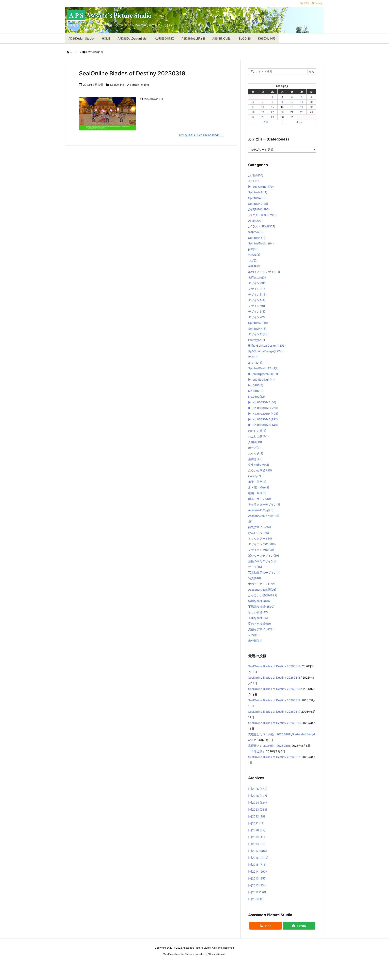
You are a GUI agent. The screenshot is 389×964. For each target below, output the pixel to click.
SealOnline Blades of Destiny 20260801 (274, 757)
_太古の (255, 175)
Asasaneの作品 (260, 510)
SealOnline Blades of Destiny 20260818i (274, 666)
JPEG (253, 181)
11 (301, 101)
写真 (254, 578)
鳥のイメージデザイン (264, 271)
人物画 (255, 442)
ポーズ (254, 447)
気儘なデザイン (261, 629)
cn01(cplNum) (263, 379)
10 (292, 101)
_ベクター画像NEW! (263, 215)
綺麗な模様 (259, 601)
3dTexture (257, 277)
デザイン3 (256, 288)
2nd (253, 357)
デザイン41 (258, 334)
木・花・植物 (258, 487)
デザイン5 (257, 294)
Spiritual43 (258, 323)
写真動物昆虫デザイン (264, 572)
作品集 (254, 254)
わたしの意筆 (258, 436)
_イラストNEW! (261, 226)
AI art (255, 220)
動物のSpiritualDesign (267, 345)
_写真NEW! (259, 209)
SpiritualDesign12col (263, 368)
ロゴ (253, 260)
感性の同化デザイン (263, 561)
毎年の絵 (255, 232)
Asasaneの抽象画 (262, 589)
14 (262, 106)
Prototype (256, 340)
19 (311, 106)
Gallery (254, 476)
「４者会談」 (256, 751)
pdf (253, 249)
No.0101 (255, 385)
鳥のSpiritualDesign (265, 351)
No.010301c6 (265, 425)
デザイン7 (256, 305)
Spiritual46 (257, 237)
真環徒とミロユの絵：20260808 (269, 745)
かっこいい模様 (262, 595)
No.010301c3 (265, 408)
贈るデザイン (259, 498)
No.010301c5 (265, 419)
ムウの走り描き (260, 470)
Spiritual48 (257, 198)
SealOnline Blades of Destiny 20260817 (274, 711)
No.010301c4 (265, 413)
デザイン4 (256, 300)
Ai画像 (254, 266)
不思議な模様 (261, 606)
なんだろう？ (258, 532)
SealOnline (117, 84)
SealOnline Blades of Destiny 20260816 (274, 723)
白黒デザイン (259, 527)
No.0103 (256, 396)
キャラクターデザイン (264, 504)
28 (262, 117)
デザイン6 (256, 311)
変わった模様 (259, 623)
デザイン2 (256, 317)
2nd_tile (255, 362)
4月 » (299, 122)
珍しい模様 (258, 612)
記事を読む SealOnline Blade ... (201, 135)
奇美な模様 (258, 618)
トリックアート (260, 538)
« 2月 (265, 122)
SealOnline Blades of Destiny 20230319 (132, 73)
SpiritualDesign (261, 243)
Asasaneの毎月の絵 (263, 515)
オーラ (255, 567)
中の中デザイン (261, 584)
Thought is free (216, 954)
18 (301, 106)
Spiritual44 (257, 328)
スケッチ (255, 453)
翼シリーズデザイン (263, 555)
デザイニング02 (261, 550)
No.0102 (255, 391)
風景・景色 (257, 481)
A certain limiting (138, 84)
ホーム (74, 52)
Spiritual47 (257, 192)
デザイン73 (257, 283)
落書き (255, 459)
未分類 (255, 640)
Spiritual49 (258, 203)
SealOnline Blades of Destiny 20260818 (274, 700)
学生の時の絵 (258, 464)
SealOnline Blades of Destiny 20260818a (275, 689)
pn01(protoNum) (265, 374)
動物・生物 (257, 493)
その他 (254, 635)
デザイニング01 (262, 544)
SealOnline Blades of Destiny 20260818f (275, 677)
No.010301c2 (264, 402)
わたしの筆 (257, 430)
